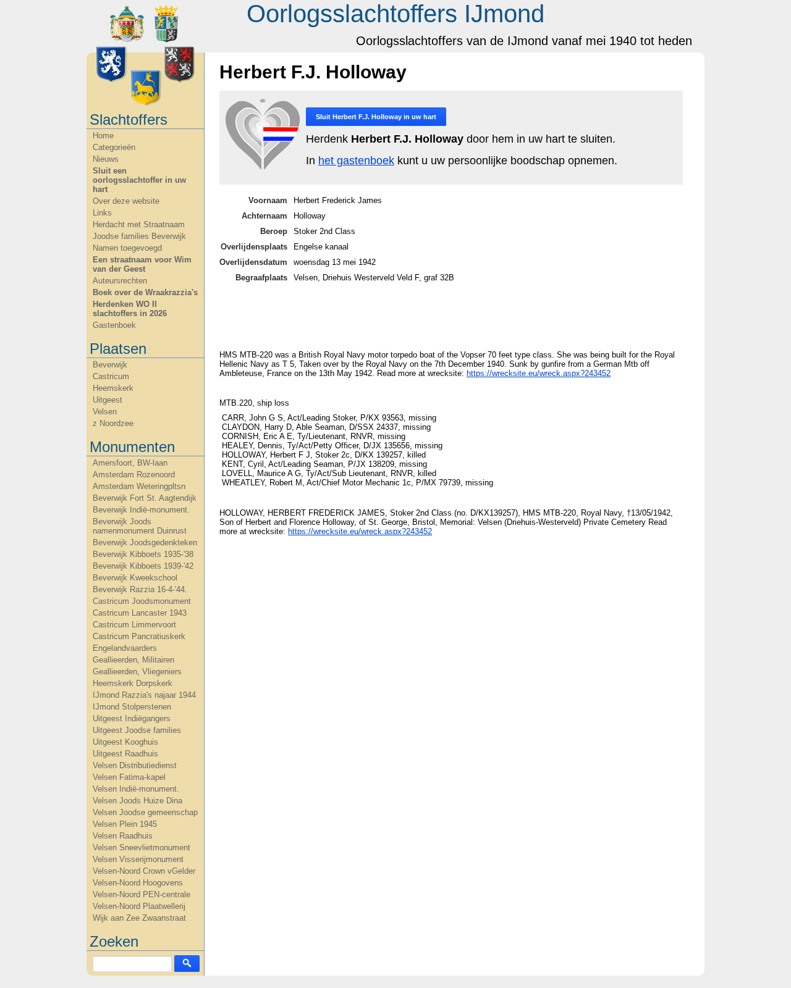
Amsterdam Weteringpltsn (139, 486)
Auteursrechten (120, 280)
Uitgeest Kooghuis (125, 742)
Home (103, 135)
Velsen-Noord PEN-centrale (141, 894)
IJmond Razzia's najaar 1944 (144, 695)
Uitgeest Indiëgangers (132, 718)
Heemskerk (113, 388)
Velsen (105, 411)
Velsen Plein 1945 (125, 824)
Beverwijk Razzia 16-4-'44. (140, 589)
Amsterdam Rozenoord (134, 474)
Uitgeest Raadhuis (125, 753)
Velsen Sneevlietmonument (141, 847)
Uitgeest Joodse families (137, 730)
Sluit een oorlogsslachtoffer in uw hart (139, 180)
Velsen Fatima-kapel (129, 777)
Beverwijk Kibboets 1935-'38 (143, 554)
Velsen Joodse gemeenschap (145, 812)
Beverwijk (110, 364)
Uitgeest (107, 399)
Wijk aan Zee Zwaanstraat (139, 918)
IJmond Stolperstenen (132, 706)
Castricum (111, 376)
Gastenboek (114, 325)
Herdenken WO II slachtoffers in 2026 (130, 308)
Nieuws (106, 159)
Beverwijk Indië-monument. (141, 509)
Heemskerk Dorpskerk (132, 683)
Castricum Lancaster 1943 (140, 613)
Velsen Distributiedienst (135, 765)
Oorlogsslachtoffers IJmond (395, 13)
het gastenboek (356, 160)
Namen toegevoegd (127, 248)
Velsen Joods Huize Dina (137, 800)
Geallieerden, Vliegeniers (137, 671)
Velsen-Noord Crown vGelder (144, 871)
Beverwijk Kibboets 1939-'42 (143, 566)
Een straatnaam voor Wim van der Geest (142, 264)
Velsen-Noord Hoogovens (138, 882)
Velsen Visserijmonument (138, 859)
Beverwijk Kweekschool (135, 577)
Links (102, 212)
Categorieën (114, 147)
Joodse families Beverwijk (139, 236)
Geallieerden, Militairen (133, 659)
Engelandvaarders (125, 648)
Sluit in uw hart (376, 116)
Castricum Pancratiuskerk (139, 636)
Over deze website (126, 201)
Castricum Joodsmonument (142, 601)
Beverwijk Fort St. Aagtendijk (145, 498)
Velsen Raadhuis (123, 835)
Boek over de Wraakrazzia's (145, 292)
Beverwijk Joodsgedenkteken (145, 542)
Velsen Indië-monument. (136, 788)
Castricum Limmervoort (134, 624)
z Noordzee (113, 423)
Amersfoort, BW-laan (130, 462)
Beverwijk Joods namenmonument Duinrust (140, 526)
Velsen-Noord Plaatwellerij (139, 906)
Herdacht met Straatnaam (139, 224)
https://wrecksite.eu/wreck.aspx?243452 (539, 373)
